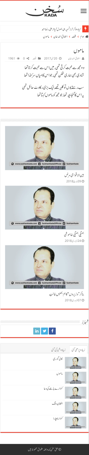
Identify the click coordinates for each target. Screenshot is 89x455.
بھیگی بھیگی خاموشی (74, 234)
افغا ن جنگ (57, 404)
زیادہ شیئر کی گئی (58, 350)
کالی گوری (58, 359)
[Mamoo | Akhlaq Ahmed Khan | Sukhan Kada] (52, 331)
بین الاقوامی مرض (74, 175)
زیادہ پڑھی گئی (78, 350)
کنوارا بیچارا (58, 418)
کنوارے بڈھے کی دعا (53, 389)
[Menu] (83, 11)
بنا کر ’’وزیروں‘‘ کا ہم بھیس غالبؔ (66, 294)
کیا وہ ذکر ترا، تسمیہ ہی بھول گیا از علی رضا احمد (61, 29)
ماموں (59, 374)
